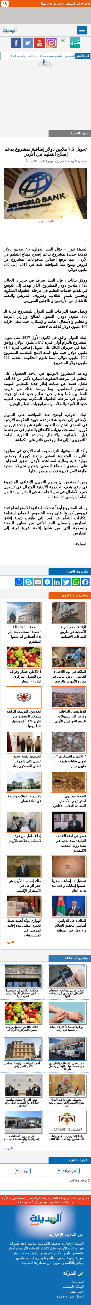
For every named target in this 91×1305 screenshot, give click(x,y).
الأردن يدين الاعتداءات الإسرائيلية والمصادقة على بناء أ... (22, 1138)
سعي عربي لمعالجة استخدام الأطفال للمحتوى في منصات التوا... (66, 993)
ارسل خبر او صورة (70, 1296)
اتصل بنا (78, 1282)
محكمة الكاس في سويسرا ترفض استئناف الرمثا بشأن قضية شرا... (22, 993)
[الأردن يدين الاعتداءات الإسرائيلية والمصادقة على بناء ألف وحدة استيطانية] (22, 1121)
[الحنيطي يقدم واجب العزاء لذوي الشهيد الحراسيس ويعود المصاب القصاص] (67, 1085)
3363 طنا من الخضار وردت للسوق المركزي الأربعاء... (22, 1028)
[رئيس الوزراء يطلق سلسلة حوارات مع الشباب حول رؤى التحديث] (22, 1085)
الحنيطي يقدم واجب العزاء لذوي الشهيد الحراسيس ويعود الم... (66, 1102)
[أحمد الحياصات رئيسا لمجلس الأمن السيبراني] (22, 1049)
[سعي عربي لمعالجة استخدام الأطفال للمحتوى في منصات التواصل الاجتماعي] (67, 976)
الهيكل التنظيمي (72, 1286)
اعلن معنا (77, 1291)
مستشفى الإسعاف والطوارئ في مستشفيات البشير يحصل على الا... (66, 1066)
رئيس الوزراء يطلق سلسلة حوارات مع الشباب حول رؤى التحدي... (22, 1102)
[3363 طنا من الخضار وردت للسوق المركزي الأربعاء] (22, 1012)
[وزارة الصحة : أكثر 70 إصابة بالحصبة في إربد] (67, 1012)
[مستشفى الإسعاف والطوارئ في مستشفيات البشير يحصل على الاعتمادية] (67, 1049)
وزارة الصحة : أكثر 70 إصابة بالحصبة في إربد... (66, 1028)
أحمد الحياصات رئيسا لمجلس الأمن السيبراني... (22, 1065)
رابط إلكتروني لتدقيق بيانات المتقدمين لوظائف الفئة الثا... (66, 1137)
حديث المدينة (80, 133)
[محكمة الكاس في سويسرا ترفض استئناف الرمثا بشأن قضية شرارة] (22, 976)
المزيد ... (9, 942)
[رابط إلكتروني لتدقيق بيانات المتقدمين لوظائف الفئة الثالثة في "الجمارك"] (67, 1121)
